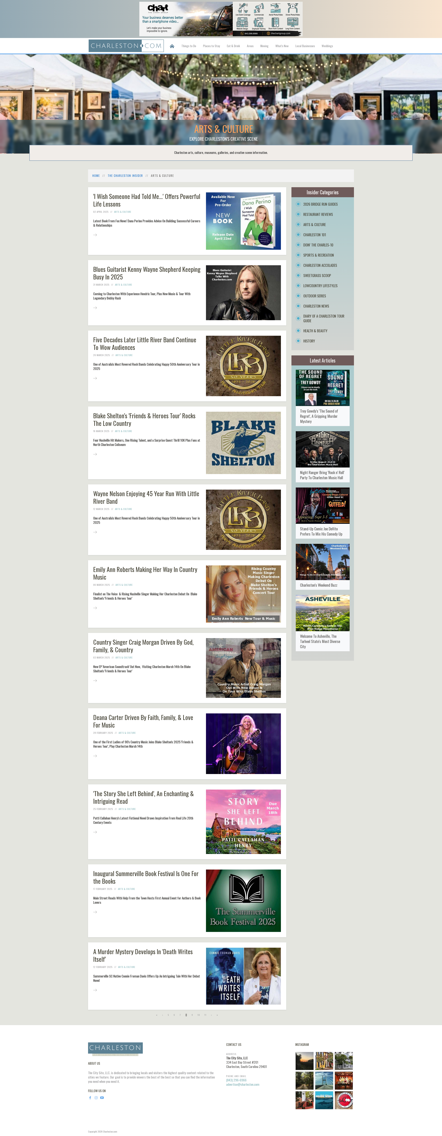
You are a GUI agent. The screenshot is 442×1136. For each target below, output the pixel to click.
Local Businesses (305, 46)
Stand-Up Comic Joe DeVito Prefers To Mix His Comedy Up (321, 531)
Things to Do (188, 46)
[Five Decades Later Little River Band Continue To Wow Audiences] (95, 377)
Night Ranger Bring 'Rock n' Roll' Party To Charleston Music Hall (322, 474)
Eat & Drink (233, 46)
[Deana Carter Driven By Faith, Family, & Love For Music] (95, 755)
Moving (264, 46)
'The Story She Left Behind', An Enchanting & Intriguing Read (143, 797)
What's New (282, 46)
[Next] (211, 1014)
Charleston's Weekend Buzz (318, 585)
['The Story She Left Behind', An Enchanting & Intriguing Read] (95, 831)
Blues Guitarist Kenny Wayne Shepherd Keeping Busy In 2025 (146, 272)
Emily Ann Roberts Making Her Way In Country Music (145, 573)
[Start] (156, 1014)
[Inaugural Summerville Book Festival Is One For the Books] (95, 911)
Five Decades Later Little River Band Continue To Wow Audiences (144, 343)
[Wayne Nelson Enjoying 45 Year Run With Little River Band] (95, 531)
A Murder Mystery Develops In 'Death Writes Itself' (143, 955)
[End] (217, 1014)
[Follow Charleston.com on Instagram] (324, 1080)
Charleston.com (110, 1131)
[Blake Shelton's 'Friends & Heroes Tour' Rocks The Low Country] (95, 453)
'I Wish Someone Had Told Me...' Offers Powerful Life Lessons (146, 200)
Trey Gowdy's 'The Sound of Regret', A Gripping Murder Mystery (319, 416)
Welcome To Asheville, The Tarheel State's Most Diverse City (320, 641)
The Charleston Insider (125, 176)
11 (205, 1014)
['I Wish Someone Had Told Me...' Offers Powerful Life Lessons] (95, 234)
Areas (250, 46)
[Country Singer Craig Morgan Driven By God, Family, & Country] (95, 680)
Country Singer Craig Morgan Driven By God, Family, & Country (143, 645)
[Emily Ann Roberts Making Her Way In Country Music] (95, 607)
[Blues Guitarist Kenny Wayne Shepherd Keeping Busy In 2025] (95, 307)
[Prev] (162, 1014)
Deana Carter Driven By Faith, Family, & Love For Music (143, 721)
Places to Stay (211, 46)
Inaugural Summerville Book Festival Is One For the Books (146, 877)
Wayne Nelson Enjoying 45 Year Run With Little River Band (146, 497)
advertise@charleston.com (242, 1084)
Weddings (327, 46)
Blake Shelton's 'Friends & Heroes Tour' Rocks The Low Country (144, 419)
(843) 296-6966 (236, 1079)
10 (199, 1014)
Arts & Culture (122, 211)
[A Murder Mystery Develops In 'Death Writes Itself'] (95, 989)
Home (96, 176)
